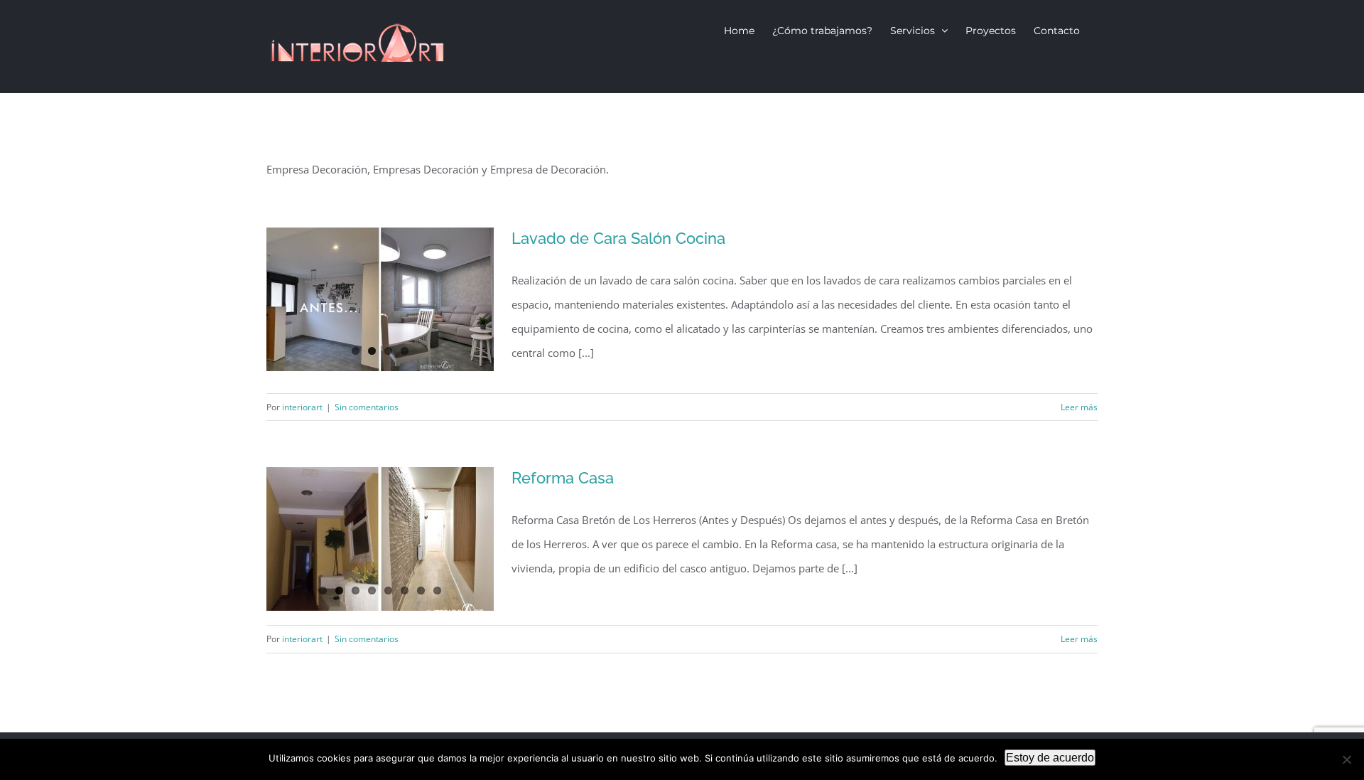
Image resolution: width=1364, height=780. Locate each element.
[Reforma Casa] (380, 539)
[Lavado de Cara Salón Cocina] (380, 299)
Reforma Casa (563, 478)
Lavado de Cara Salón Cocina (618, 238)
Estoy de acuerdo (1050, 758)
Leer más (1079, 407)
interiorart (302, 407)
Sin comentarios (367, 407)
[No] (1346, 759)
